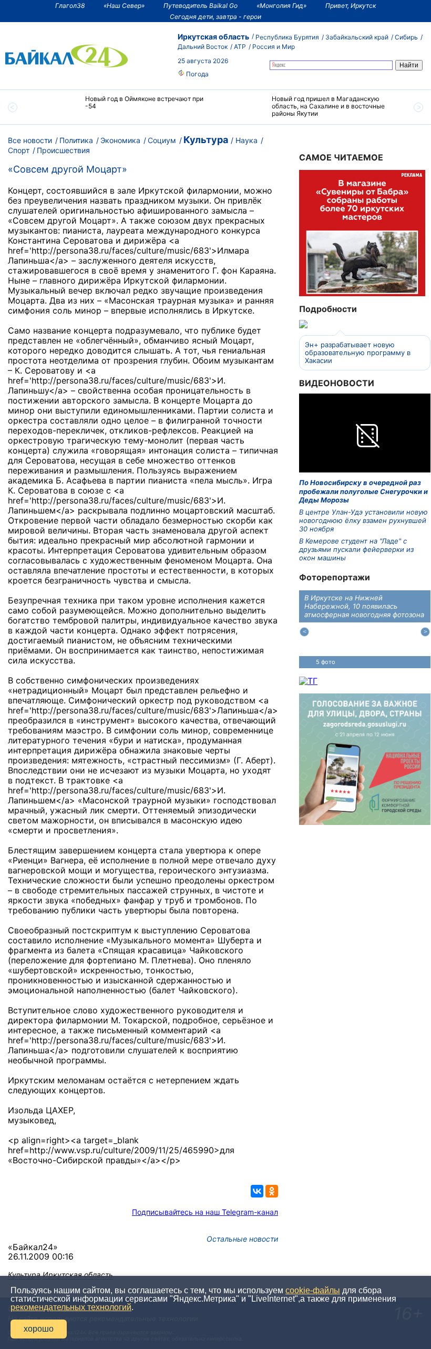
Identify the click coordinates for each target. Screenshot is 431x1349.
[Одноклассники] (271, 1191)
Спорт (18, 150)
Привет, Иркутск (350, 5)
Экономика (120, 140)
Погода (196, 74)
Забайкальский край (356, 37)
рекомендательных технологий (71, 1307)
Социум (162, 140)
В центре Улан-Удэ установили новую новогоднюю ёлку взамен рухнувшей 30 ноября (363, 520)
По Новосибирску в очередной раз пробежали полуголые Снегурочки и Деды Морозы (363, 491)
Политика (76, 140)
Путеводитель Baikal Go (200, 5)
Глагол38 (70, 5)
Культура (205, 139)
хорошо (39, 1328)
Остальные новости (242, 1238)
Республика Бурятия (287, 37)
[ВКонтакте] (257, 1191)
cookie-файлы (312, 1290)
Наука (246, 140)
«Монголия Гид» (281, 5)
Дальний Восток (203, 47)
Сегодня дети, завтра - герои (215, 17)
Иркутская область (213, 36)
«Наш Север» (124, 5)
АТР (240, 47)
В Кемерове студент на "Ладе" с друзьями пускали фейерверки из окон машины (356, 549)
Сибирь (406, 37)
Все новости (30, 140)
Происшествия (63, 150)
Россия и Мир (273, 47)
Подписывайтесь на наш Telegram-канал (205, 1211)
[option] (122, 107)
